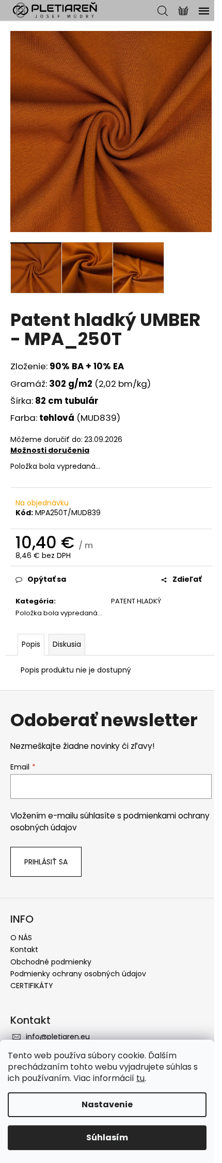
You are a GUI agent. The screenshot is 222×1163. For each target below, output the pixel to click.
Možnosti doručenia (49, 450)
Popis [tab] (31, 644)
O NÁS (21, 937)
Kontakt (24, 949)
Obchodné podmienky (50, 962)
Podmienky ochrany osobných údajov (78, 974)
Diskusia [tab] (67, 644)
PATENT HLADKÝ (136, 601)
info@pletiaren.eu (58, 1036)
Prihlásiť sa (46, 862)
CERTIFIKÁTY (31, 985)
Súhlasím (107, 1137)
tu (140, 1078)
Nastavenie (107, 1104)
